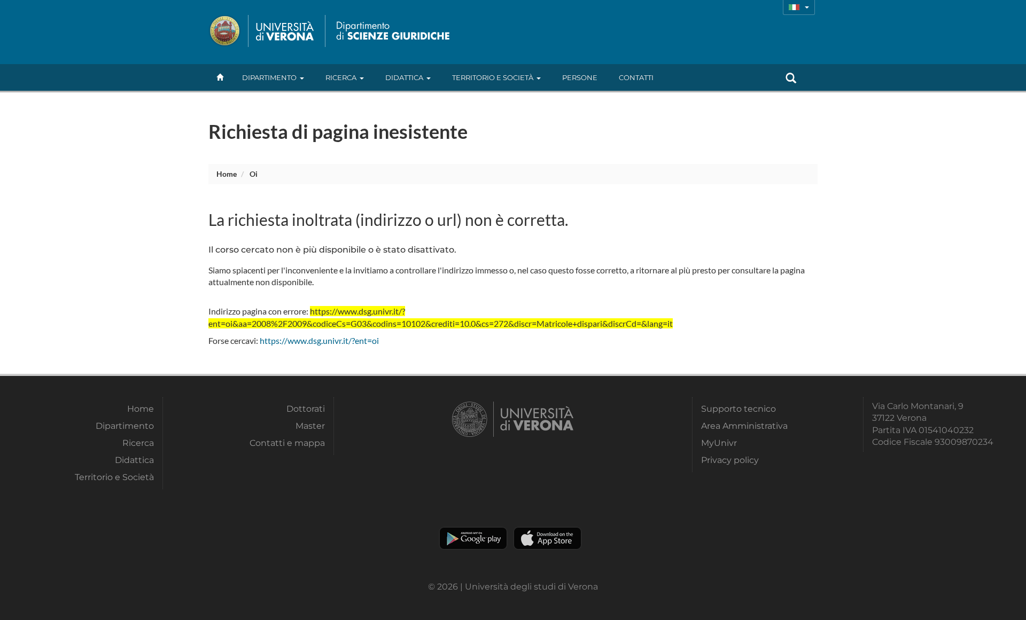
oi (254, 173)
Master (310, 426)
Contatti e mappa (287, 443)
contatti (636, 77)
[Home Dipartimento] (390, 31)
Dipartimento (269, 77)
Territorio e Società (492, 77)
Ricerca (340, 77)
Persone (579, 77)
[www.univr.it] (261, 31)
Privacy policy (730, 460)
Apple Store (547, 538)
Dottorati (305, 409)
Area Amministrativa (744, 426)
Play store (473, 538)
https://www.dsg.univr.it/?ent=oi (319, 340)
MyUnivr (719, 443)
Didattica (404, 77)
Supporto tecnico (738, 409)
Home (226, 173)
